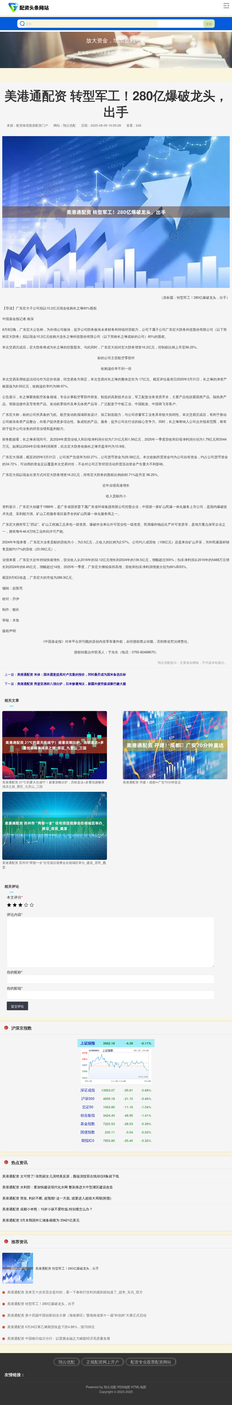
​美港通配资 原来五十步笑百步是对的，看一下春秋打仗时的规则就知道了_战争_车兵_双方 (75, 1292)
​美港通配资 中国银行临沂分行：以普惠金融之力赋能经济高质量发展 (58, 1338)
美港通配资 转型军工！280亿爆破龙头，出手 (67, 1268)
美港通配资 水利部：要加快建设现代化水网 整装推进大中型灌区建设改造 (57, 1186)
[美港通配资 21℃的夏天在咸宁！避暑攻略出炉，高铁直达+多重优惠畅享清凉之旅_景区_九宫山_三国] (54, 744)
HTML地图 (138, 1387)
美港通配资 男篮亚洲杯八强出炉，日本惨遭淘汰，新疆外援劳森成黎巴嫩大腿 (71, 683)
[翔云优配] (29, 7)
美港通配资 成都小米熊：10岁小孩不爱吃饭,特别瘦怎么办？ (47, 1208)
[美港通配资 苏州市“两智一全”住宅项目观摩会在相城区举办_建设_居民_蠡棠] (54, 825)
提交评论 (17, 1006)
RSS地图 (123, 1387)
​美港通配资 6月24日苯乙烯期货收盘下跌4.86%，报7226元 (51, 1326)
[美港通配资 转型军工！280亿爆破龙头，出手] (17, 1268)
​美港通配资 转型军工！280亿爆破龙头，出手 (41, 1303)
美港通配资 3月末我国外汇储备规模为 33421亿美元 (41, 1220)
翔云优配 (66, 1362)
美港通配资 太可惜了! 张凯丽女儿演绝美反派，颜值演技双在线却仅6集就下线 (60, 1176)
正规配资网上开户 (102, 1362)
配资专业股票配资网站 (150, 1362)
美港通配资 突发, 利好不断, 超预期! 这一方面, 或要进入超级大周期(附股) (56, 1198)
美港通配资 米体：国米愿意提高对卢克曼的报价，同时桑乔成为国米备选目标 (71, 674)
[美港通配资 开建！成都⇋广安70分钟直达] (175, 744)
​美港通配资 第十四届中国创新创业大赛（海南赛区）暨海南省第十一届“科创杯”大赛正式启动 (76, 1315)
